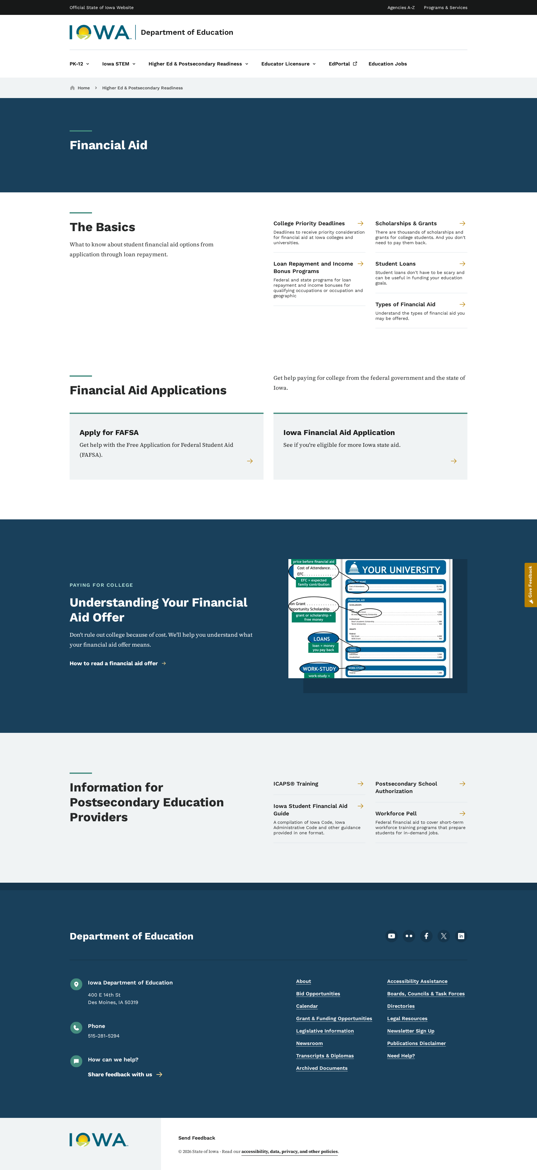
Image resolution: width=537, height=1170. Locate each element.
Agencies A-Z (401, 7)
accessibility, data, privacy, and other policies (289, 1151)
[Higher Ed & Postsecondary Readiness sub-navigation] (246, 64)
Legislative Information (325, 1031)
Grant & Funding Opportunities (334, 1018)
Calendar (307, 1006)
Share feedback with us (120, 1074)
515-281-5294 (104, 1036)
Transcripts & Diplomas (325, 1056)
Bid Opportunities (318, 994)
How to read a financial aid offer (114, 663)
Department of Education (187, 32)
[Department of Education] (101, 32)
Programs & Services (445, 7)
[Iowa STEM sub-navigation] (134, 64)
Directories (401, 1006)
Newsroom (309, 1043)
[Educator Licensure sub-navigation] (314, 64)
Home (84, 87)
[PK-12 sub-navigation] (87, 64)
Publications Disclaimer (416, 1043)
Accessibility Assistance (417, 981)
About (303, 981)
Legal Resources (407, 1018)
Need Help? (401, 1056)
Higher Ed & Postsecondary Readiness (142, 87)
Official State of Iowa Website (102, 7)
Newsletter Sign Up (410, 1031)
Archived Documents (322, 1068)
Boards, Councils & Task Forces (426, 994)
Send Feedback (196, 1138)
